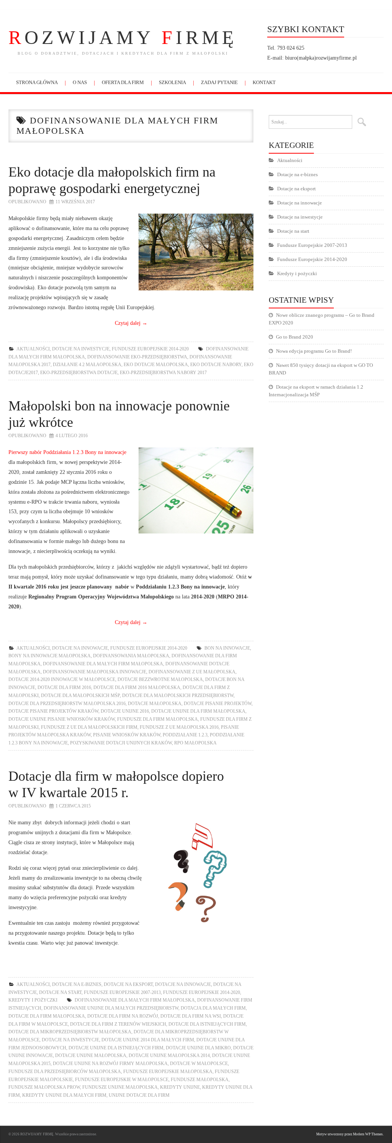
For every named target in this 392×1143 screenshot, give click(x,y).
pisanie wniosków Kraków (126, 735)
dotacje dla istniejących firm (207, 1024)
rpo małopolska (195, 743)
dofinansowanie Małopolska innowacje (94, 672)
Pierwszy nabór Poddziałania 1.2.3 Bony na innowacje (67, 452)
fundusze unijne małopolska (120, 1087)
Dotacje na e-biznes (76, 984)
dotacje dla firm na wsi (190, 1016)
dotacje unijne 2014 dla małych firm (147, 1040)
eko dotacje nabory (216, 364)
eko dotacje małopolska (156, 364)
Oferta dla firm (123, 82)
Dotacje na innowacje (80, 648)
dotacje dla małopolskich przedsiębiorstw (178, 695)
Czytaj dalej (131, 323)
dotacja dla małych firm (213, 1008)
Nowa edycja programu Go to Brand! (314, 351)
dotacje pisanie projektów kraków (53, 711)
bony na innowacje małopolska (49, 655)
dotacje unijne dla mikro (198, 1048)
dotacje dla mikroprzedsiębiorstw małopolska (69, 1032)
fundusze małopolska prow (44, 1087)
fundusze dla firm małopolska (157, 719)
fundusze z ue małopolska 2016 (179, 727)
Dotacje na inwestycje (80, 349)
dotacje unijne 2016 (125, 711)
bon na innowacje (227, 648)
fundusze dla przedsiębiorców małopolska (64, 1071)
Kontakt (264, 82)
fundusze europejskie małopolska (167, 1071)
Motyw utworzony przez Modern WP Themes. (350, 1134)
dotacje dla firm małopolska (46, 1016)
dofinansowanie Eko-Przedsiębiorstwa (137, 357)
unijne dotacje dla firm (139, 1095)
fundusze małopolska (200, 1079)
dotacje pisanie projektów (218, 703)
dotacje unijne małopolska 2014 (169, 1055)
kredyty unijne (180, 1087)
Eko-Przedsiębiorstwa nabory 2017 (163, 372)
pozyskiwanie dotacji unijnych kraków (121, 743)
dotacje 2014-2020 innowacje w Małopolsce (61, 679)
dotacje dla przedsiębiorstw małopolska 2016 (67, 703)
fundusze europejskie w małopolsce (121, 1079)
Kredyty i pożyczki (32, 1000)
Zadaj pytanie (219, 82)
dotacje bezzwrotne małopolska (160, 679)
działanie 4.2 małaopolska (87, 364)
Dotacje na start (60, 992)
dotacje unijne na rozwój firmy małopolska (110, 1063)
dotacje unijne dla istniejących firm (116, 1048)
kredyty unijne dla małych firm (64, 1095)
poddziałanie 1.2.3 (185, 735)
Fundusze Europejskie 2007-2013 (122, 992)
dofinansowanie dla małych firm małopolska (103, 663)
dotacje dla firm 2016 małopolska (136, 687)
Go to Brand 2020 (294, 337)
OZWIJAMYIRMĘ (122, 37)
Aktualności (33, 349)
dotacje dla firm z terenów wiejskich (118, 1024)
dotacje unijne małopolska (90, 1055)
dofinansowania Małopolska (131, 655)
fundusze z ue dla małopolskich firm (89, 727)
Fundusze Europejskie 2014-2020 (150, 349)
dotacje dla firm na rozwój (122, 1016)
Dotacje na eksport (128, 984)
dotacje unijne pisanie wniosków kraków (61, 719)
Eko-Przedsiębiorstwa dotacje (79, 372)
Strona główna (37, 82)
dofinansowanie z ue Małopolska (192, 672)
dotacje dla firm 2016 (64, 687)
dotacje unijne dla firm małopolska (198, 711)
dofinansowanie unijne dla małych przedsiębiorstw (111, 1008)
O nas (80, 82)
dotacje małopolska (154, 703)
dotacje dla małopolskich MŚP (80, 695)
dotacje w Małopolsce (199, 1063)
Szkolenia (172, 82)
